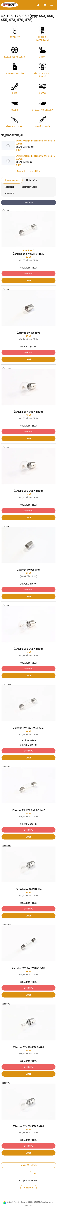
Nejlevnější (31, 180)
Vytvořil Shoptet (13, 1202)
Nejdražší (9, 187)
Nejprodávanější (29, 187)
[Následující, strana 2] (28, 1173)
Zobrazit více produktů (27, 171)
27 (35, 1173)
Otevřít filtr (29, 202)
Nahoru (29, 1187)
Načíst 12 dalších (29, 1165)
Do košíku (28, 273)
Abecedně (9, 193)
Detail (28, 280)
